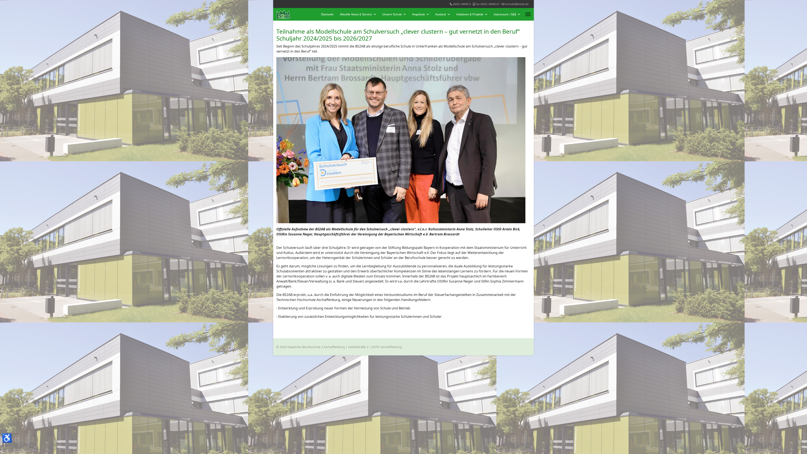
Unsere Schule (392, 14)
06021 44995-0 (462, 4)
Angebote (418, 14)
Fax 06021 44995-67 (487, 4)
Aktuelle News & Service (356, 14)
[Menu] (528, 14)
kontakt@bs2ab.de (517, 4)
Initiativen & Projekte (469, 14)
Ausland (440, 14)
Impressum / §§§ (505, 14)
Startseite (327, 14)
